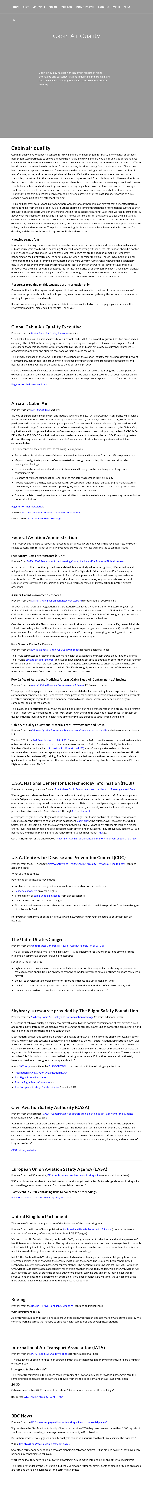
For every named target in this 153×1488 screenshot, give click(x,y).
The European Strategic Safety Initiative (37, 1087)
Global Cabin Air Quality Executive (50, 333)
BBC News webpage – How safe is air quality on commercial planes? (69, 1422)
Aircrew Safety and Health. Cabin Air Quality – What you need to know (86, 864)
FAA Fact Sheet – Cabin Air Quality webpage (55, 649)
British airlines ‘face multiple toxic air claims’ (44, 1444)
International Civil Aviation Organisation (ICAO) (41, 1072)
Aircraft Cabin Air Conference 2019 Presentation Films (52, 512)
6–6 (74, 811)
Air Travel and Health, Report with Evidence (87, 1229)
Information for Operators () (65, 748)
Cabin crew (83, 820)
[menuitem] (16, 7)
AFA (101, 832)
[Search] (14, 20)
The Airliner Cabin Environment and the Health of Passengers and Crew (95, 789)
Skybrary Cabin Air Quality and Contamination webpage (62, 1017)
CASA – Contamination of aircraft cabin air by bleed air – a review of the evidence (88, 1113)
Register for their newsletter (27, 506)
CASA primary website (23, 1150)
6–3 (60, 811)
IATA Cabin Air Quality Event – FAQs (43, 1397)
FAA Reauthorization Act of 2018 (51, 740)
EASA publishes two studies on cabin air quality (73, 1175)
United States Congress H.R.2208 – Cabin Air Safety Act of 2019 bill (68, 945)
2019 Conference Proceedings (44, 518)
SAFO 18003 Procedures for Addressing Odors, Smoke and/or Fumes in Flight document (75, 561)
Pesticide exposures (26, 891)
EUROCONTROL (57, 1066)
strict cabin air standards (39, 659)
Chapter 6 (85, 811)
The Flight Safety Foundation (31, 1077)
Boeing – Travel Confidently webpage (52, 1305)
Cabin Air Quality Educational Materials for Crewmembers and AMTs (69, 730)
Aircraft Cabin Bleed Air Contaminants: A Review (58, 685)
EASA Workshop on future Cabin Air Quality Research (41, 1197)
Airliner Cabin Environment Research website (56, 600)
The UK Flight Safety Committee (33, 1082)
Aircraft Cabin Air (40, 409)
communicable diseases (47, 895)
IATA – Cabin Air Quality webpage (50, 1353)
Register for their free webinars (29, 384)
